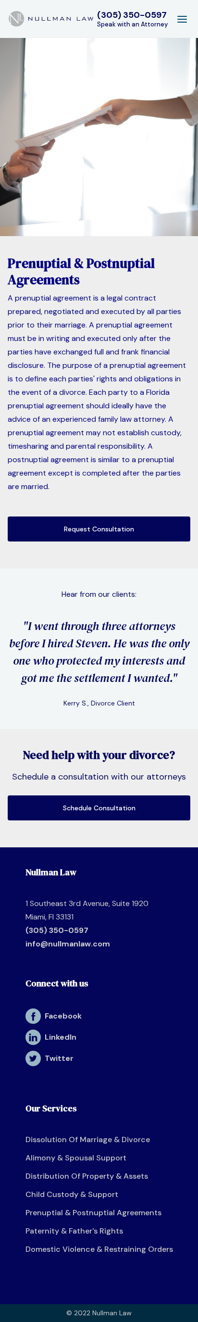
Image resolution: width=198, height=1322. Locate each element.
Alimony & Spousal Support (75, 1158)
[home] (51, 19)
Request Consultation (99, 529)
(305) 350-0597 (56, 930)
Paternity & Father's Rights (74, 1231)
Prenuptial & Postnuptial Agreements (93, 1213)
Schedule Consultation (99, 808)
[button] (182, 19)
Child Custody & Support (71, 1194)
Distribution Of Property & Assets (86, 1176)
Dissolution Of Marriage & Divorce (87, 1139)
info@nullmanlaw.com (67, 944)
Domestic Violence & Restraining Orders (99, 1249)
